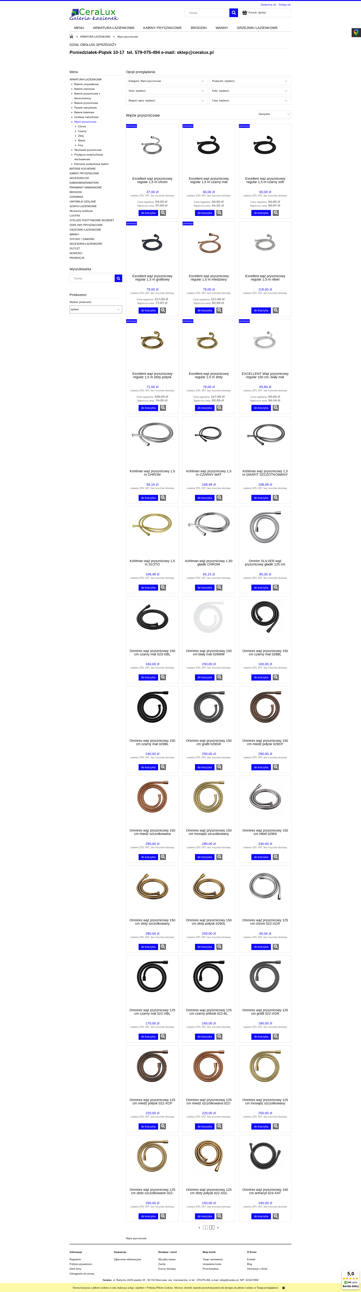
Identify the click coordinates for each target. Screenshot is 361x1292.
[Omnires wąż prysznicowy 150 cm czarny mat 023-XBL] (152, 622)
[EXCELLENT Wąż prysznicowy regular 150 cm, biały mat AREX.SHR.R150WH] (265, 345)
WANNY (74, 234)
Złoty (81, 135)
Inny (80, 145)
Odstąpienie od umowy (82, 1273)
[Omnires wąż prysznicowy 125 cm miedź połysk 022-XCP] (152, 1071)
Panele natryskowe (85, 107)
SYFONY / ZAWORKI (82, 239)
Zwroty (162, 1264)
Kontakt (251, 1259)
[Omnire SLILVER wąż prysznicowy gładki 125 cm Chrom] (265, 532)
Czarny (82, 131)
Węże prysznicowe (85, 121)
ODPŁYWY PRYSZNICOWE (86, 224)
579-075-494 (147, 52)
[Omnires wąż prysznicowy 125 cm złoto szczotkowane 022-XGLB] (152, 1161)
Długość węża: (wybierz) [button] (142, 100)
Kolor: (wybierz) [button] (220, 90)
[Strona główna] (94, 14)
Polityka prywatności (81, 1264)
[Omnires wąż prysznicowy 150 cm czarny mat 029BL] (152, 712)
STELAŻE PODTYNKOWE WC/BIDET (92, 220)
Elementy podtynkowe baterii (91, 163)
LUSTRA (75, 215)
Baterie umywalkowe (86, 84)
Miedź (81, 140)
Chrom (82, 126)
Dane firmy (75, 1268)
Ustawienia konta (212, 1264)
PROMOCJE (77, 257)
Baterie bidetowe (84, 112)
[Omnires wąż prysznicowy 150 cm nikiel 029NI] (265, 801)
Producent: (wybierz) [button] (223, 81)
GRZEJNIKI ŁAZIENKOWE (85, 229)
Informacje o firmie (257, 1268)
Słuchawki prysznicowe (88, 149)
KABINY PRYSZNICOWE (84, 173)
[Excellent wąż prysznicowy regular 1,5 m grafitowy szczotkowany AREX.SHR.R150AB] (152, 247)
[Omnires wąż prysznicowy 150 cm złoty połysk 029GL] (208, 891)
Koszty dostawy (167, 1268)
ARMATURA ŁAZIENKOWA (86, 79)
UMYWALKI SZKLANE (83, 201)
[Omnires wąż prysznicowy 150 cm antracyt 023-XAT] (265, 1161)
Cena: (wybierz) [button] (220, 100)
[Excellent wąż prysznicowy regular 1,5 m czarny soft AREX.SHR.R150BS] (265, 150)
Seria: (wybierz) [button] (137, 90)
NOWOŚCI (76, 253)
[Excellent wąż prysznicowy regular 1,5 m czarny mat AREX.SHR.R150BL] (208, 150)
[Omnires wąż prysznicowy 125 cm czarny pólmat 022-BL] (208, 981)
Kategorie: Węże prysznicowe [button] (145, 81)
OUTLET (75, 248)
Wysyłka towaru (167, 1259)
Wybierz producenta (80, 302)
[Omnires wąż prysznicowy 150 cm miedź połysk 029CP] (265, 712)
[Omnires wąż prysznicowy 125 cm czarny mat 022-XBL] (152, 981)
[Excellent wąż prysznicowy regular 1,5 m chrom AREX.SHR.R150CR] (152, 150)
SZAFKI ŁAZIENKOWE (83, 206)
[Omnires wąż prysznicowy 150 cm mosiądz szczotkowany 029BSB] (208, 801)
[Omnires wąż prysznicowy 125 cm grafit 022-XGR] (265, 981)
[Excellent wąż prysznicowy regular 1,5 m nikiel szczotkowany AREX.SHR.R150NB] (265, 247)
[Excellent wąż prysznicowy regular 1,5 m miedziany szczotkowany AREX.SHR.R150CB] (208, 247)
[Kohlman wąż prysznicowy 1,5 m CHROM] (152, 442)
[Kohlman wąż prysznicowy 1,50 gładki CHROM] (208, 532)
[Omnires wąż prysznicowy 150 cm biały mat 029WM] (208, 622)
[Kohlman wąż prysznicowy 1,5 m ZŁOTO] (152, 532)
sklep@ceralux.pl (195, 52)
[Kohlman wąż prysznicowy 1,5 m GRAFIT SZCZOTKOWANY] (265, 442)
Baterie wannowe (84, 88)
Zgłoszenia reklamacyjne (127, 1259)
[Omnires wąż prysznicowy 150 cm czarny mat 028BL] (265, 622)
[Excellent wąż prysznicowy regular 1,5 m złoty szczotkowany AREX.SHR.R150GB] (208, 345)
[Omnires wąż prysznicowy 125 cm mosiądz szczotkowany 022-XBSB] (265, 1071)
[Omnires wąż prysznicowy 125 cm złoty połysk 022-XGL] (208, 1161)
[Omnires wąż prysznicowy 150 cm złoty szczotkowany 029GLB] (152, 891)
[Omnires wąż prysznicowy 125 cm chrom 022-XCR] (265, 891)
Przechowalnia (210, 1268)
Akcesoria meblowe (81, 210)
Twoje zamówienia (212, 1259)
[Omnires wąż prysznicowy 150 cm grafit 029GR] (208, 712)
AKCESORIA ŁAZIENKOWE (86, 243)
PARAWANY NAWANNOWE (86, 187)
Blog (249, 1264)
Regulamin (75, 1259)
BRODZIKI (76, 192)
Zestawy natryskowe (86, 116)
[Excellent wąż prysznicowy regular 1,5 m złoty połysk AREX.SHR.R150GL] (152, 345)
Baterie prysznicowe (86, 102)
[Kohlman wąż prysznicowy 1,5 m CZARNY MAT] (208, 442)
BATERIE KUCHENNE (83, 168)
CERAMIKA (76, 196)
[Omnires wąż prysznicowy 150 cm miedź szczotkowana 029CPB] (152, 801)
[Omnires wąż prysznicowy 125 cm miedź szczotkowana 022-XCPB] (208, 1071)
